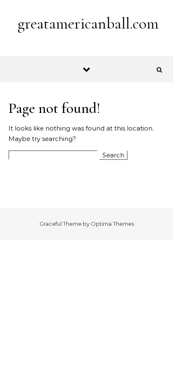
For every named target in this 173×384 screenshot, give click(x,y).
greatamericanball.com (88, 23)
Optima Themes (112, 223)
